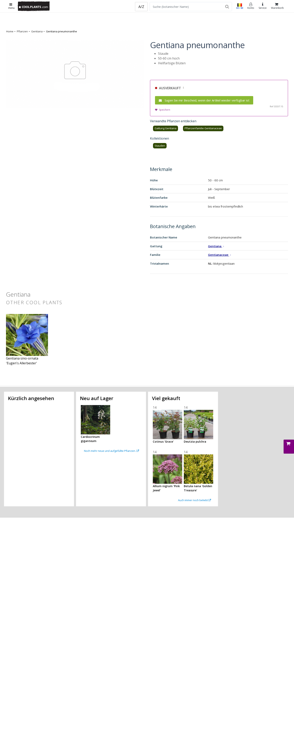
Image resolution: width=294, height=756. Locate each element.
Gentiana (37, 31)
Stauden (160, 145)
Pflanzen (22, 31)
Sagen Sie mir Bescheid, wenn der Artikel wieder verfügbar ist (207, 100)
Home (9, 31)
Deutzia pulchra (195, 441)
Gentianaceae (218, 255)
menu (11, 8)
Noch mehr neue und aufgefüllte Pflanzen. (110, 451)
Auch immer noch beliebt (193, 500)
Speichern (164, 109)
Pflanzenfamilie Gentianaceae (203, 128)
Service (263, 8)
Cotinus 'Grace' (163, 441)
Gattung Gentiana (165, 128)
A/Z (141, 6)
